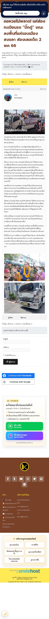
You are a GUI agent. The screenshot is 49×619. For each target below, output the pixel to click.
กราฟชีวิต (35, 545)
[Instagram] (28, 479)
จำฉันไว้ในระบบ (10, 355)
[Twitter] (34, 479)
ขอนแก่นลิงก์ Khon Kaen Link (11, 53)
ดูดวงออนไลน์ (14, 545)
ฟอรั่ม (24, 53)
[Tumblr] (14, 479)
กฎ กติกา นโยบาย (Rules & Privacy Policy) (24, 577)
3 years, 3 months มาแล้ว (17, 67)
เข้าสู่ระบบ (10, 361)
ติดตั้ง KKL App (21, 13)
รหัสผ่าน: (6, 347)
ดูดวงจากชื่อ (35, 560)
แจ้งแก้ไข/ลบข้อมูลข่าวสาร (24, 579)
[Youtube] (21, 479)
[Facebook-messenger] (24, 484)
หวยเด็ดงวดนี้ (31, 53)
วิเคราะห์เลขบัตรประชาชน (14, 560)
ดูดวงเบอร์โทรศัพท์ (35, 552)
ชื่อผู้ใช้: (5, 339)
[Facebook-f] (8, 479)
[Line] (41, 479)
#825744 (43, 89)
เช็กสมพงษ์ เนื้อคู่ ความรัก (14, 552)
